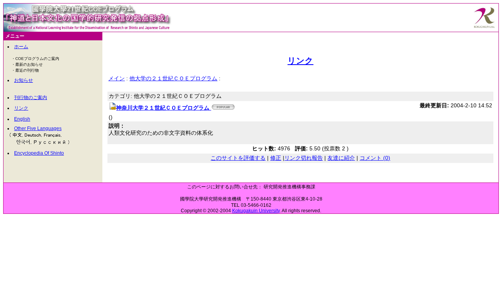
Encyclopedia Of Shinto (39, 153)
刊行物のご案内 (30, 97)
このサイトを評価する (238, 158)
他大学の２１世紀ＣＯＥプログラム (173, 78)
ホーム (21, 46)
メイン (116, 78)
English (22, 119)
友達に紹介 (341, 158)
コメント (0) (375, 158)
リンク (21, 108)
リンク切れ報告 (303, 158)
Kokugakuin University (256, 210)
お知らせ (23, 80)
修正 (275, 158)
